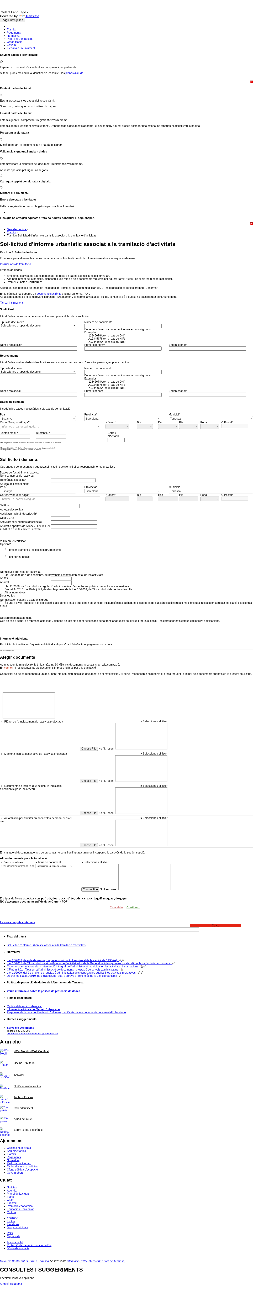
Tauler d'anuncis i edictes (22, 1166)
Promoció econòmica (20, 1206)
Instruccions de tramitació (15, 264)
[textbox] (50, 426)
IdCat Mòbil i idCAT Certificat (31, 1051)
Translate (32, 16)
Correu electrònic (113, 434)
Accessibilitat (15, 1242)
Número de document (97, 368)
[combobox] (38, 418)
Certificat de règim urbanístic (24, 1006)
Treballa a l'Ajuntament (21, 48)
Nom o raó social (10, 390)
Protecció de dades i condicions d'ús (29, 1245)
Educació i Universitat (20, 1209)
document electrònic (49, 293)
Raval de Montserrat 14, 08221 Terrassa (24, 1261)
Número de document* (98, 322)
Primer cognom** (94, 344)
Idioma (4, 8)
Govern (11, 45)
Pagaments (14, 32)
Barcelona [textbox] (92, 418)
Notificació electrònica (27, 1086)
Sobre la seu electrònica (28, 1129)
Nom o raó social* (11, 344)
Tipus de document (11, 368)
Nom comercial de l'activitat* (17, 475)
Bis (139, 422)
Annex (4, 578)
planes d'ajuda (74, 73)
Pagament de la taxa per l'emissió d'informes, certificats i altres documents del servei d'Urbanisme (66, 1012)
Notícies (12, 1187)
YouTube (12, 1218)
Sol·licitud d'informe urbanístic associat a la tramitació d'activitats (46, 945)
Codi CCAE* (7, 517)
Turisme (12, 1202)
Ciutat (10, 1199)
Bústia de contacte (18, 1248)
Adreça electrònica (11, 509)
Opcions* (5, 544)
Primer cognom (93, 390)
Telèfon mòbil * (9, 432)
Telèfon (4, 505)
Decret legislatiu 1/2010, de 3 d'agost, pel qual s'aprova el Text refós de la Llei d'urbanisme (63, 975)
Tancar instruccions (12, 302)
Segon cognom (178, 344)
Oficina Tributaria (24, 1063)
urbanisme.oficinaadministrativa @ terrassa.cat (32, 1033)
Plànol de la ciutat (18, 1193)
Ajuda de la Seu (23, 1118)
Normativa (13, 35)
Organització (14, 41)
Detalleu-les (7, 595)
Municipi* (174, 414)
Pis (181, 422)
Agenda (12, 1190)
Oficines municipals (19, 1147)
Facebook (13, 1224)
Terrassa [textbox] (175, 418)
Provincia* (90, 414)
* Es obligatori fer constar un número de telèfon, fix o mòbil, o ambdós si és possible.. (31, 443)
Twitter (11, 1221)
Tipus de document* (12, 322)
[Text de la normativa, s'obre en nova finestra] (141, 966)
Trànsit (11, 1196)
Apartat (4, 582)
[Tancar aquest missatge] (126, 82)
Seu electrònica (17, 229)
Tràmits (11, 232)
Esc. (161, 422)
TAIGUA (19, 1074)
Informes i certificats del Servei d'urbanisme (33, 1009)
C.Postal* (227, 422)
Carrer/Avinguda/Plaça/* (15, 422)
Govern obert (15, 1172)
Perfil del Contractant (20, 38)
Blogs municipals (17, 1227)
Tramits (11, 29)
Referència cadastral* (13, 479)
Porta (203, 422)
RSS (10, 1233)
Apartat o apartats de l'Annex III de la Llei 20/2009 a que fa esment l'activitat (25, 528)
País (3, 414)
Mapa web (13, 1236)
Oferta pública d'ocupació (22, 1169)
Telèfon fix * (43, 432)
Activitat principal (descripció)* (18, 513)
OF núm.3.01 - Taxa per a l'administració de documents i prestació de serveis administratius (63, 969)
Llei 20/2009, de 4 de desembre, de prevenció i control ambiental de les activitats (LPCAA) (63, 960)
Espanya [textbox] (7, 418)
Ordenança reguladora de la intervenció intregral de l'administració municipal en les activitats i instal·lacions (73, 966)
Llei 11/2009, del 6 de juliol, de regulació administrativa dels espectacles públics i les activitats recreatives (72, 972)
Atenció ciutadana (11, 1283)
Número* (111, 422)
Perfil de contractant (19, 1163)
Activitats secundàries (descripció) (21, 521)
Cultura (11, 1212)
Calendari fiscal (23, 1108)
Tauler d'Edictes (23, 1097)
